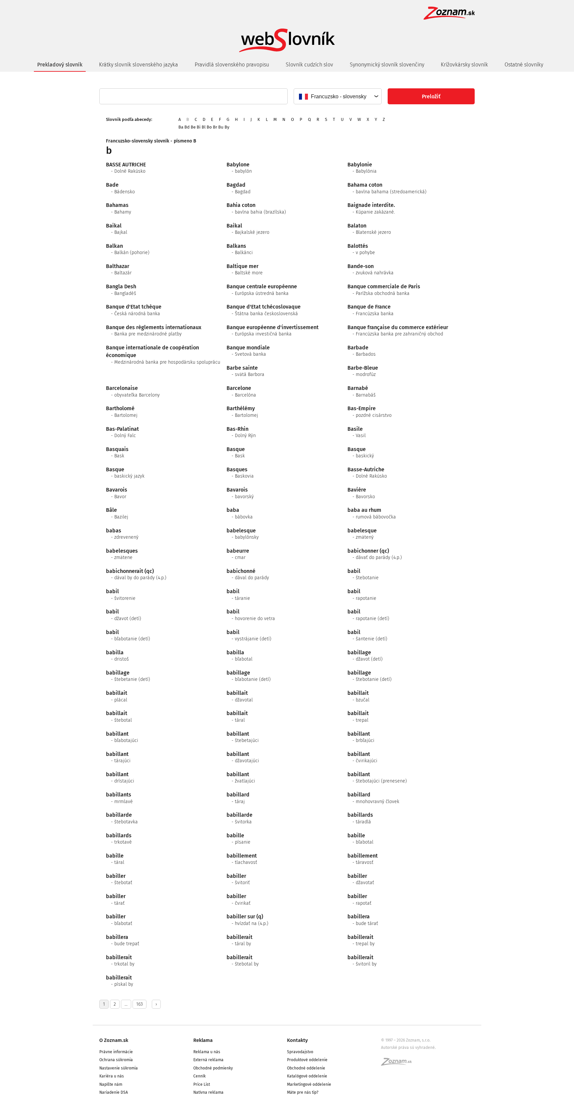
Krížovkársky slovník (464, 64)
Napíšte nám (110, 1084)
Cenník (199, 1076)
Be (193, 127)
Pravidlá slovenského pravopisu (232, 64)
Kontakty (297, 1040)
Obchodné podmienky (213, 1068)
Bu (221, 127)
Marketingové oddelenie (309, 1084)
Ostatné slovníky (524, 64)
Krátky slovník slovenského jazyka (138, 64)
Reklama (203, 1040)
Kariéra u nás (111, 1076)
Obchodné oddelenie (306, 1068)
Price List (201, 1084)
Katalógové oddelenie (307, 1076)
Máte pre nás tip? (303, 1092)
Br (215, 127)
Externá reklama (208, 1060)
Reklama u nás (206, 1052)
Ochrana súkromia (116, 1060)
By (227, 127)
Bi (199, 127)
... (126, 1004)
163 (139, 1004)
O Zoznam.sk (113, 1040)
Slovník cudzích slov (309, 64)
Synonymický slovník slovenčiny (387, 64)
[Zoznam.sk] (398, 1063)
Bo (209, 127)
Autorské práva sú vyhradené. (408, 1047)
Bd (187, 127)
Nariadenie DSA (113, 1092)
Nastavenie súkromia (118, 1068)
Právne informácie (116, 1052)
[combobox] (337, 96)
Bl (204, 127)
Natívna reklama (208, 1092)
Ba (180, 127)
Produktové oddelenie (307, 1060)
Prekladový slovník (59, 64)
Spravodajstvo (300, 1052)
